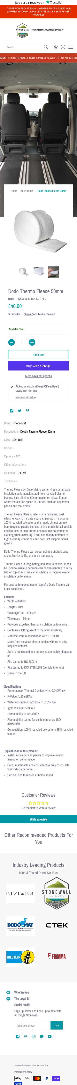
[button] (55, 47)
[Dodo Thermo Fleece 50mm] (23, 272)
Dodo (11, 299)
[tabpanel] (38, 600)
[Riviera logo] (20, 893)
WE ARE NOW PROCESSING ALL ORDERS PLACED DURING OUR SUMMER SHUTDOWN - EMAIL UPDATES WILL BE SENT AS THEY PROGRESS (39, 11)
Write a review (38, 819)
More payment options (38, 376)
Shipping (28, 314)
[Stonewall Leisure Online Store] (38, 31)
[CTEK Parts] (57, 926)
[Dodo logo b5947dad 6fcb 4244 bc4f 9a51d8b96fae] (20, 926)
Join (56, 1025)
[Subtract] (11, 342)
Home (14, 191)
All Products (27, 191)
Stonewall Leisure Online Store (27, 1065)
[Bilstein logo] (20, 957)
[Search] (46, 47)
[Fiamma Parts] (57, 957)
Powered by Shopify (23, 1071)
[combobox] (23, 47)
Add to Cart (38, 355)
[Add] (32, 342)
